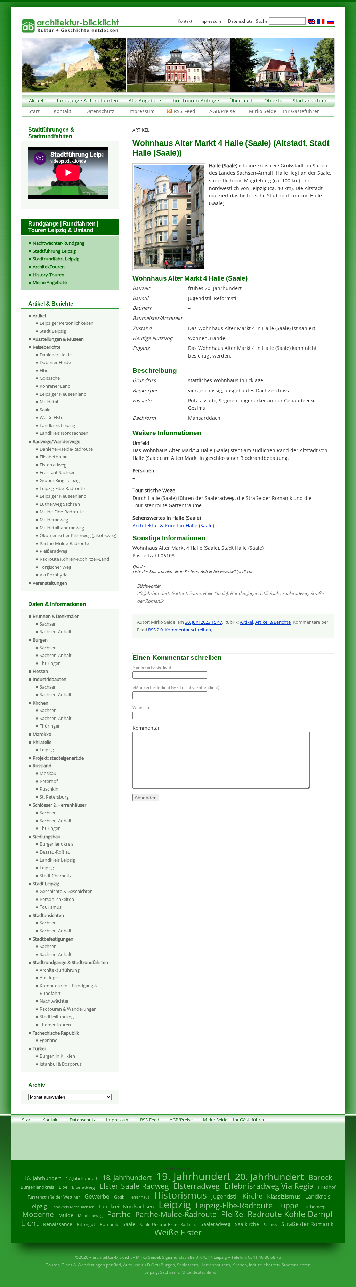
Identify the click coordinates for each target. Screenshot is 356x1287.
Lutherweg (314, 1207)
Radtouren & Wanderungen (68, 1009)
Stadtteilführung (57, 1016)
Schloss (270, 1224)
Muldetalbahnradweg (62, 528)
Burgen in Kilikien (57, 1056)
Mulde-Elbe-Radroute (62, 512)
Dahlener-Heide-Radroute (66, 449)
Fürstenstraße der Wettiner (53, 1197)
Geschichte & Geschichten (66, 891)
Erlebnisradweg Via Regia (269, 1185)
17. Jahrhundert (82, 1179)
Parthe (119, 1214)
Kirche (252, 1196)
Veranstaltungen (50, 583)
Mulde (65, 1215)
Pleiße (232, 1214)
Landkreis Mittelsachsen (73, 1206)
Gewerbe (97, 1196)
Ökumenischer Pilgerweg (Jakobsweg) (78, 535)
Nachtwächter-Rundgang (58, 243)
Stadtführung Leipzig (54, 251)
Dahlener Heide (56, 355)
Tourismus (51, 907)
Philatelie (42, 742)
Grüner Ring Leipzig (60, 480)
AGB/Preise (222, 111)
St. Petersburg (54, 797)
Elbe (44, 370)
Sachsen (48, 624)
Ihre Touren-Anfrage (195, 100)
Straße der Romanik (307, 1224)
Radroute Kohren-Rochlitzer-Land (74, 559)
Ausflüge (49, 977)
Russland (42, 765)
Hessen (40, 671)
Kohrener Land (55, 386)
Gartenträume (186, 593)
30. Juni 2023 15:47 (203, 622)
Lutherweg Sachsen (60, 504)
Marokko (42, 734)
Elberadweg (83, 1187)
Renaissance (57, 1224)
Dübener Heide (55, 362)
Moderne (38, 1214)
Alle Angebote (145, 100)
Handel (237, 593)
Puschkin (49, 789)
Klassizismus (284, 1196)
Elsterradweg (53, 465)
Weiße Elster (52, 417)
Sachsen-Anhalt (56, 631)
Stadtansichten (310, 100)
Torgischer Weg (55, 567)
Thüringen (50, 663)
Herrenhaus (139, 1197)
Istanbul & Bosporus (61, 1064)
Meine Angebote (50, 282)
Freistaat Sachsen (58, 472)
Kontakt (62, 111)
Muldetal (49, 402)
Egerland (49, 1040)
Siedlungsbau (46, 836)
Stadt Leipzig (53, 331)
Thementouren (55, 1024)
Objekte (273, 100)
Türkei (39, 1048)
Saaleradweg (295, 593)
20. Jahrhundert (153, 593)
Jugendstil (257, 593)
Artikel (246, 622)
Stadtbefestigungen (53, 939)
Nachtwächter (54, 1001)
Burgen (40, 640)
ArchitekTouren (49, 267)
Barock (320, 1177)
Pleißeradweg (53, 551)
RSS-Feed (184, 111)
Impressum (141, 111)
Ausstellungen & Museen (58, 339)
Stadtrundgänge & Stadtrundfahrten (70, 962)
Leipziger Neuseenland (63, 394)
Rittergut (86, 1224)
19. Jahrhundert (193, 1176)
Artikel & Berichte (273, 622)
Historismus (180, 1194)
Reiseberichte (46, 347)
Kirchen (40, 703)
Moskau (48, 773)
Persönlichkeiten (57, 899)
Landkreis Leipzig (57, 425)
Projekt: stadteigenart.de (58, 758)
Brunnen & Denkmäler (56, 616)
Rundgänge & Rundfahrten (86, 100)
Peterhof (49, 781)
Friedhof (326, 1187)
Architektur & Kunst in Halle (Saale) (173, 525)
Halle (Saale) (215, 593)
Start (34, 111)
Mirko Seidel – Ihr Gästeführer (284, 111)
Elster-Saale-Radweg (134, 1186)
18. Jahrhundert (127, 1177)
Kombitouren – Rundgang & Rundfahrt (68, 989)
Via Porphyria (53, 575)
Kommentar (146, 727)
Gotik (119, 1197)
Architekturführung (60, 970)
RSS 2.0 (155, 630)
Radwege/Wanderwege (56, 441)
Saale (274, 593)
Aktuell (37, 100)
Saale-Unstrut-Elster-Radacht (168, 1224)
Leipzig (47, 749)
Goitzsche (50, 378)
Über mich (241, 100)
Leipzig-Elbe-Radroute (62, 488)
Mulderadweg (54, 520)
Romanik (109, 1224)
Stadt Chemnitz (56, 875)
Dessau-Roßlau (55, 852)
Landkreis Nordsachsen (64, 433)
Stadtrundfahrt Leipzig (56, 259)
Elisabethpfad (54, 457)
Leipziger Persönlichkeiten (67, 323)
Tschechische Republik (56, 1033)
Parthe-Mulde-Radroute (64, 543)
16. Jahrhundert (42, 1178)
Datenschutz (99, 111)
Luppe (288, 1205)
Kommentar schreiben (188, 630)
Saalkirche (247, 1224)
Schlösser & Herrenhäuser (59, 805)
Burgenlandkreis (56, 844)
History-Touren (48, 275)
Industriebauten (49, 679)
